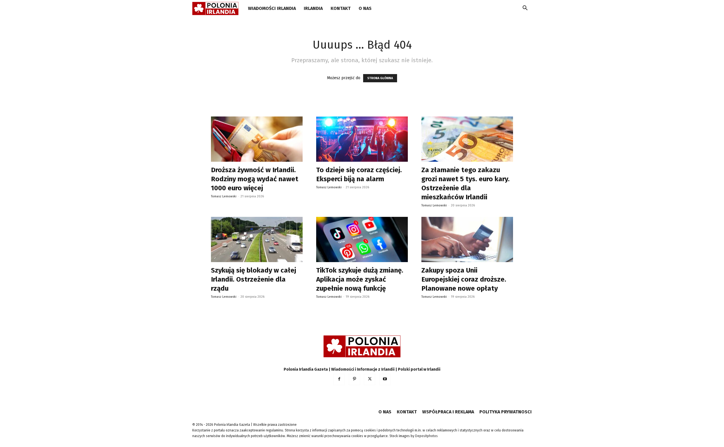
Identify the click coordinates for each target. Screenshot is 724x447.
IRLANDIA (313, 8)
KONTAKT (341, 8)
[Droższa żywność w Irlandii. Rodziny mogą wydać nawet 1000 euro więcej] (257, 139)
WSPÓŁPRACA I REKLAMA (448, 411)
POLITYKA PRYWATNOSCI (505, 411)
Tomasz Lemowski (223, 196)
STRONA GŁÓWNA (380, 78)
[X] (369, 379)
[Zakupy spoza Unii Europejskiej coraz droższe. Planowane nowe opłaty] (467, 239)
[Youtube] (385, 379)
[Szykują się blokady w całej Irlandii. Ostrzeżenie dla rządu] (257, 239)
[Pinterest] (354, 379)
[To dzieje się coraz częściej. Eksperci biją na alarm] (362, 139)
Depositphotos (426, 436)
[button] (525, 9)
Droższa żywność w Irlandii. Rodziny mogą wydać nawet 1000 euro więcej (254, 179)
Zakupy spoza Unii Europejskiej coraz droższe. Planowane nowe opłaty (463, 279)
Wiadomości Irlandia (272, 8)
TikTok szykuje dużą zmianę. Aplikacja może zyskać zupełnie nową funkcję (359, 279)
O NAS (365, 8)
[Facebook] (339, 379)
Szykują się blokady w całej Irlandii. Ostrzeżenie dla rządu (253, 279)
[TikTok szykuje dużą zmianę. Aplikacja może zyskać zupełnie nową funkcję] (362, 239)
